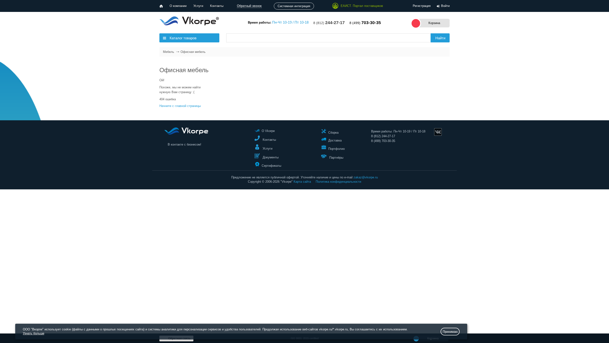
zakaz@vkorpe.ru (366, 177)
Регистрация (422, 6)
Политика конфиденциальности (338, 181)
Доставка (335, 140)
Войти (445, 6)
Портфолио (336, 149)
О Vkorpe (268, 131)
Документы (270, 157)
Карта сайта (302, 181)
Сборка (333, 132)
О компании (178, 6)
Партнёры (335, 157)
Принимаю (450, 331)
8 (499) (365, 23)
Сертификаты (271, 165)
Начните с (180, 106)
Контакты (216, 6)
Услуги (198, 6)
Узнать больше (33, 333)
